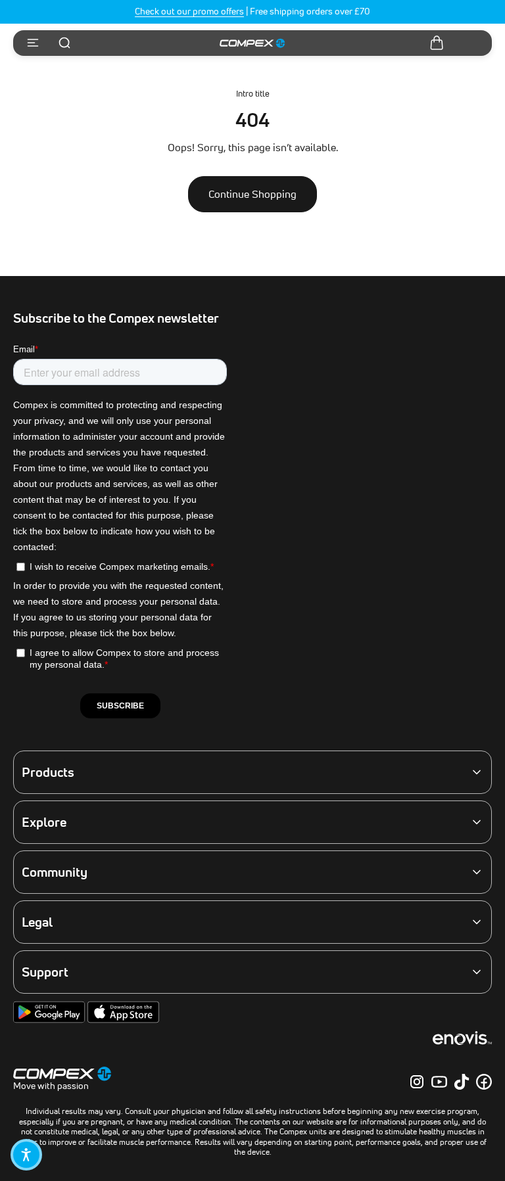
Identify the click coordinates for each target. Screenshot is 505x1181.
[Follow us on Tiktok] (461, 1082)
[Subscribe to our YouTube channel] (439, 1082)
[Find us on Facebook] (484, 1082)
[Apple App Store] (123, 1020)
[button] (26, 1154)
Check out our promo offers (189, 11)
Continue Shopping (252, 193)
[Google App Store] (50, 1020)
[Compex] (252, 43)
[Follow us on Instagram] (417, 1082)
